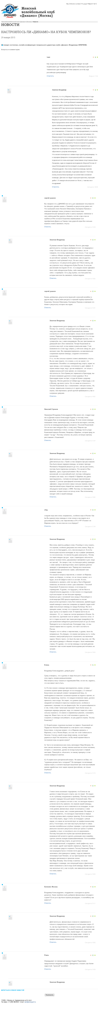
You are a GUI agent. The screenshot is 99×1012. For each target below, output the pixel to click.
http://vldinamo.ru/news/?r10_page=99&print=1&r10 (81, 4)
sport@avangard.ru (30, 1002)
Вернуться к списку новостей (12, 990)
